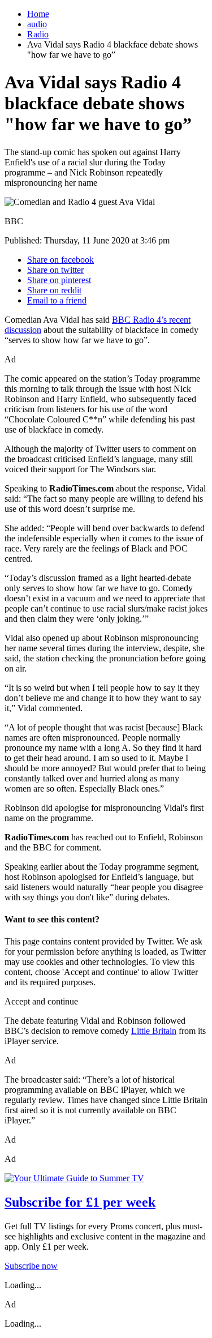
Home (38, 14)
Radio (38, 34)
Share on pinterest (59, 280)
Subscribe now (31, 1266)
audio (37, 24)
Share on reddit (54, 290)
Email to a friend (56, 300)
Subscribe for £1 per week (80, 1202)
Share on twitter (55, 270)
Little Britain (153, 1031)
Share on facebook (60, 259)
